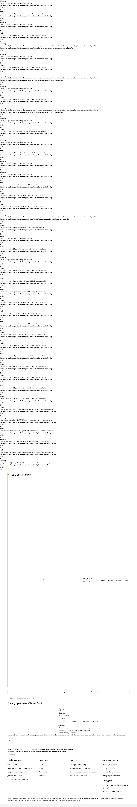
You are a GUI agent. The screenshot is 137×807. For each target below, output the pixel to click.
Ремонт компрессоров (78, 776)
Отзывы (109, 692)
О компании (80, 692)
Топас (41, 764)
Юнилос (42, 776)
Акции (29, 692)
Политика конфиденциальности (19, 768)
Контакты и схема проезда (17, 779)
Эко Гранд (43, 772)
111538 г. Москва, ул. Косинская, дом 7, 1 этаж (115, 786)
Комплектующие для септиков (26, 698)
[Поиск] (71, 580)
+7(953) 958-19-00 (88, 579)
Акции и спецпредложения (17, 772)
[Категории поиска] (40, 580)
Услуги (73, 760)
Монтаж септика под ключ (80, 768)
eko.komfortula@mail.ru (112, 772)
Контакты (123, 692)
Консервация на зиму (78, 764)
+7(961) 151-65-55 (88, 581)
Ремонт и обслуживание (46, 692)
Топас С (42, 768)
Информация (14, 760)
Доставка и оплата (14, 776)
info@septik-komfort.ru (112, 776)
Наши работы (95, 692)
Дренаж (65, 692)
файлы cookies (27, 749)
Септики (15, 692)
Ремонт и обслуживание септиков (83, 772)
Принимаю (12, 754)
